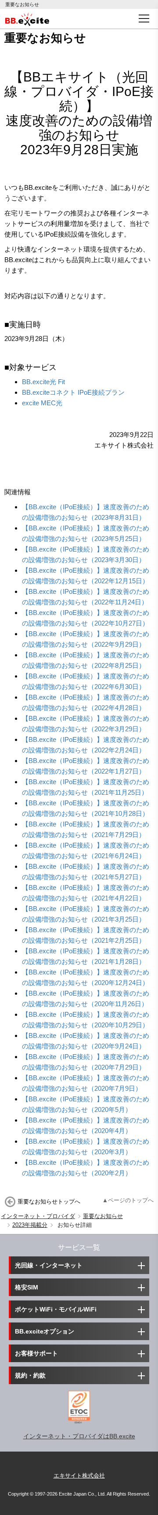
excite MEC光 (42, 403)
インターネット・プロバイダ (38, 1216)
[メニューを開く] (144, 18)
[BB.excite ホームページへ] (27, 18)
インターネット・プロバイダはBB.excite (79, 1436)
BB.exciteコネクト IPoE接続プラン (73, 392)
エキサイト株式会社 (79, 1475)
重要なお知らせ (103, 1216)
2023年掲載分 (29, 1225)
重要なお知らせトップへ (49, 1201)
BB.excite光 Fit (43, 381)
